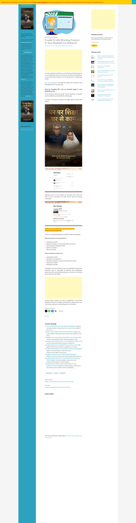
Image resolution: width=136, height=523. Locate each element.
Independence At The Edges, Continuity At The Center (104, 95)
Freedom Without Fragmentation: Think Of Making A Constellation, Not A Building (106, 86)
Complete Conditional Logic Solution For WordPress (58, 386)
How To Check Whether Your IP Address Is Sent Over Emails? (105, 99)
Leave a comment (68, 45)
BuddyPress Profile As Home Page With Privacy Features (62, 337)
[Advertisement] (63, 61)
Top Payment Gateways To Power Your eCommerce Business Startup (106, 62)
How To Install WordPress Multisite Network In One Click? (106, 71)
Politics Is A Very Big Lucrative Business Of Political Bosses (59, 380)
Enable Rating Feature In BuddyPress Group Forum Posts (62, 345)
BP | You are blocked (50, 82)
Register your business (7, 2)
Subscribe (94, 45)
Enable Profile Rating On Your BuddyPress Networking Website (64, 348)
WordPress (55, 37)
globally (16, 2)
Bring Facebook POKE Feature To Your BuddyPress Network (63, 341)
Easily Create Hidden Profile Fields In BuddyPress (60, 331)
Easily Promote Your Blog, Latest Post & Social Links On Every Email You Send (106, 57)
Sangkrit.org (28, 96)
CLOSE (133, 2)
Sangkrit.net (23, 79)
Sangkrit (59, 45)
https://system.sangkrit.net (26, 42)
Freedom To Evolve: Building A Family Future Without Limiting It (106, 80)
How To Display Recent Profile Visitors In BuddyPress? (61, 326)
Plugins (56, 373)
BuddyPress (48, 37)
